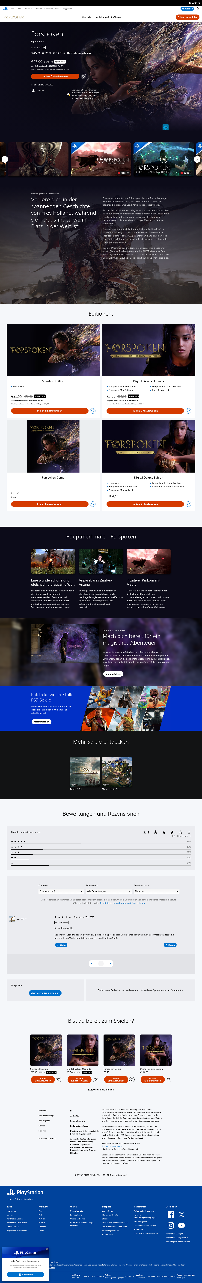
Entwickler (138, 1229)
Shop (12, 9)
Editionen (43, 885)
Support (66, 9)
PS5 (19, 9)
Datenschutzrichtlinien (92, 1276)
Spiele (27, 9)
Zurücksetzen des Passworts (114, 1226)
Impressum (11, 1211)
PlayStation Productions (17, 1222)
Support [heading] (106, 1206)
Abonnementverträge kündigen (186, 1276)
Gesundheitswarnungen (112, 1146)
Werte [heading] (73, 1206)
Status (105, 1218)
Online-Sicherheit (77, 1218)
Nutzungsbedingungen (144, 1211)
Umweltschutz (76, 1211)
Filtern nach (92, 885)
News (57, 9)
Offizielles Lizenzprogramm (146, 1233)
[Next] (197, 159)
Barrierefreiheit (76, 1214)
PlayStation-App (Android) (177, 1237)
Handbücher (107, 1234)
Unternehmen (13, 1226)
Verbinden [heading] (171, 1206)
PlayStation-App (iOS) (175, 1233)
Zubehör (47, 9)
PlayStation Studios (15, 1218)
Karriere (10, 1214)
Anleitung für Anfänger (108, 17)
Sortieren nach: (142, 885)
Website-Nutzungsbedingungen (114, 1276)
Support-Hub (107, 1211)
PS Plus (36, 9)
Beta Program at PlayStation (178, 1241)
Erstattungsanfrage (110, 1230)
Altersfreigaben (140, 1221)
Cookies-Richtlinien (140, 1276)
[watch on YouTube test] (123, 173)
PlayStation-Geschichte (17, 1230)
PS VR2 (42, 1218)
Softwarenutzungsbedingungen (161, 1276)
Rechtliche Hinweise (75, 1276)
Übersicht (86, 17)
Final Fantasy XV (123, 235)
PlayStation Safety (110, 1214)
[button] (101, 159)
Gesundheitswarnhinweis (145, 1225)
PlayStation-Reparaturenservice (116, 1222)
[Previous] (5, 159)
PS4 (40, 1214)
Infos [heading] (9, 1206)
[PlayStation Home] (5, 9)
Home (9, 1199)
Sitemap (130, 1276)
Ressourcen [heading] (140, 1206)
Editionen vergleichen (101, 1089)
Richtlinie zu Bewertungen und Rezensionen (122, 903)
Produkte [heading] (43, 1206)
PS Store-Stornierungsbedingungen (145, 1216)
